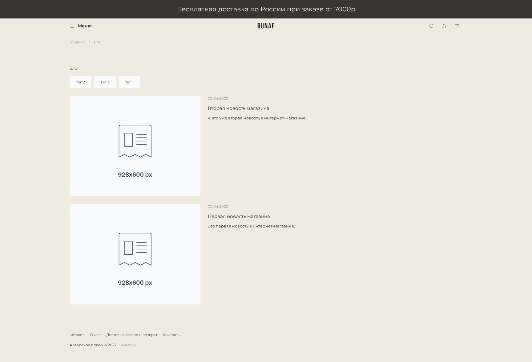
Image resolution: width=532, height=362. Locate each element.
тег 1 (129, 82)
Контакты (171, 334)
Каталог (77, 334)
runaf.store (127, 345)
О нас (95, 334)
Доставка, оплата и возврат (131, 334)
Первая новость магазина (239, 216)
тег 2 (80, 82)
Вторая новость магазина (238, 108)
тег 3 (105, 82)
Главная (77, 42)
